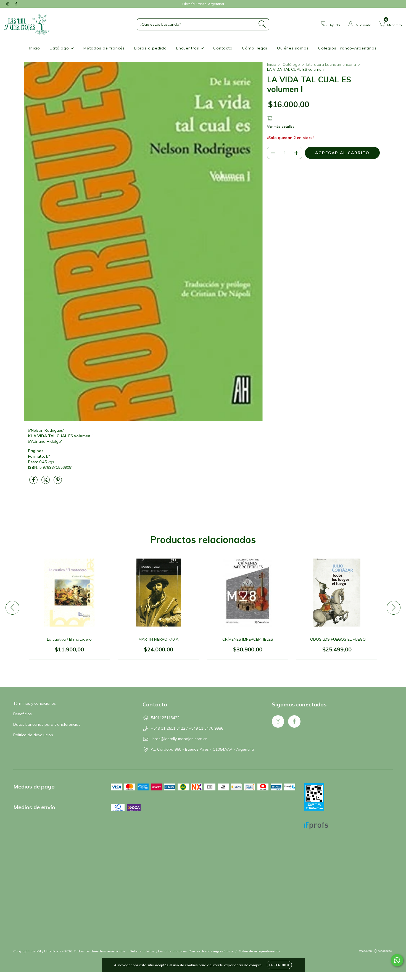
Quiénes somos (293, 48)
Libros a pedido (150, 48)
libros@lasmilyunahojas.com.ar (179, 738)
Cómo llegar (255, 48)
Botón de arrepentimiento (259, 951)
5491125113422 (165, 717)
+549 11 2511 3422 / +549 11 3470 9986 (187, 728)
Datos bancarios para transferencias (46, 724)
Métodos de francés (104, 48)
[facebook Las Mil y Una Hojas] (16, 3)
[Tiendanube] (375, 952)
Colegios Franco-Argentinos (347, 48)
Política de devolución (33, 734)
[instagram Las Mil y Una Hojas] (8, 3)
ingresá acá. (223, 951)
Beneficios (22, 713)
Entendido (279, 965)
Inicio (34, 48)
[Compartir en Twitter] (46, 482)
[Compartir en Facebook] (34, 482)
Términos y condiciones (34, 703)
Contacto (223, 48)
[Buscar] (262, 24)
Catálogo (59, 48)
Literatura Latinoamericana (331, 64)
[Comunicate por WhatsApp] (397, 960)
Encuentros (188, 48)
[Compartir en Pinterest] (58, 482)
